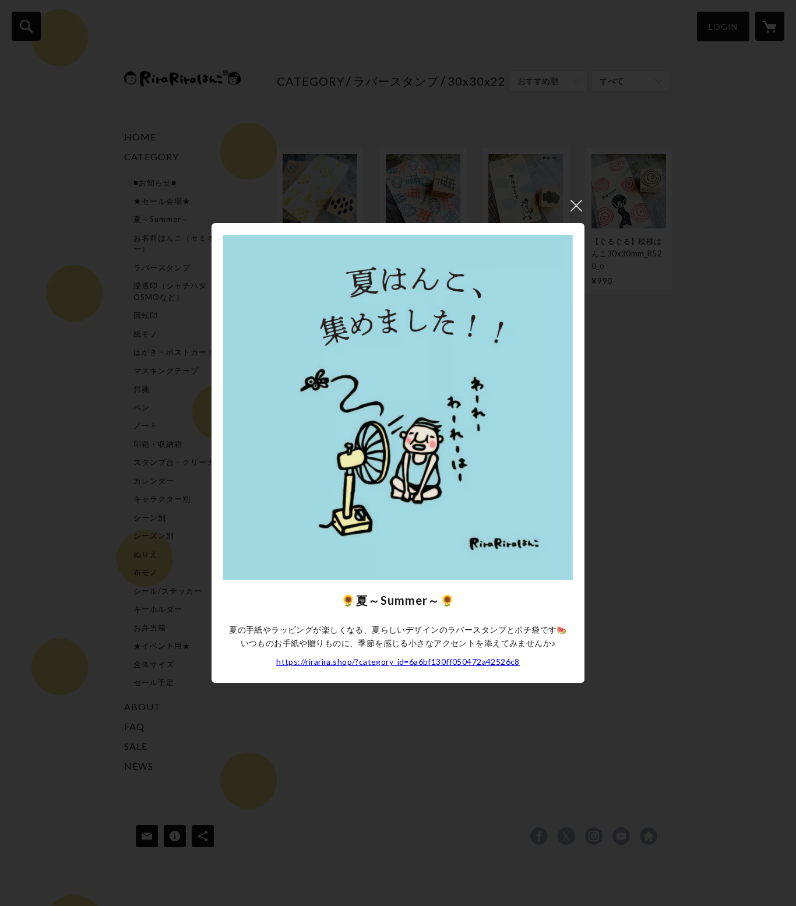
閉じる (576, 205)
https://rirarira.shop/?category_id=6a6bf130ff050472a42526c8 (398, 662)
